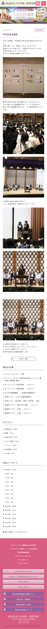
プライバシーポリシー (23, 556)
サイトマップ (23, 563)
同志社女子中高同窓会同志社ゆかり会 (23, 576)
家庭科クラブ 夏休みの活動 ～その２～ (22, 405)
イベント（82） (11, 445)
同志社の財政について (23, 610)
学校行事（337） (11, 437)
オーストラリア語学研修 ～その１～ (20, 388)
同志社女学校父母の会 (23, 571)
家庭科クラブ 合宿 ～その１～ (18, 413)
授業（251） (10, 433)
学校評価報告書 (23, 552)
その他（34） (10, 453)
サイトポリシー (23, 560)
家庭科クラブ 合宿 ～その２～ (18, 409)
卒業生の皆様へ (23, 587)
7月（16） (10, 478)
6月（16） (10, 482)
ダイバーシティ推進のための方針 (23, 545)
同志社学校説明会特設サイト (23, 594)
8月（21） (10, 473)
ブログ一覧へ (23, 359)
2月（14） (10, 498)
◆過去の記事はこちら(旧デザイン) (15, 532)
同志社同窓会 (23, 582)
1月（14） (10, 502)
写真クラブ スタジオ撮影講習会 (18, 397)
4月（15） (10, 490)
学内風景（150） (11, 449)
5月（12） (10, 486)
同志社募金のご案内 (23, 604)
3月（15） (10, 494)
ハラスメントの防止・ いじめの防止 (23, 549)
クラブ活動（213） (12, 441)
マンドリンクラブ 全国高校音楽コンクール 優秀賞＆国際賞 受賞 (23, 379)
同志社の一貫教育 (23, 599)
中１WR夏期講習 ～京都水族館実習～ (20, 393)
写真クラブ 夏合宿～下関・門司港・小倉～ (22, 401)
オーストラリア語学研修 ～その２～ (20, 384)
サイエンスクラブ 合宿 (14, 374)
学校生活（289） (11, 429)
